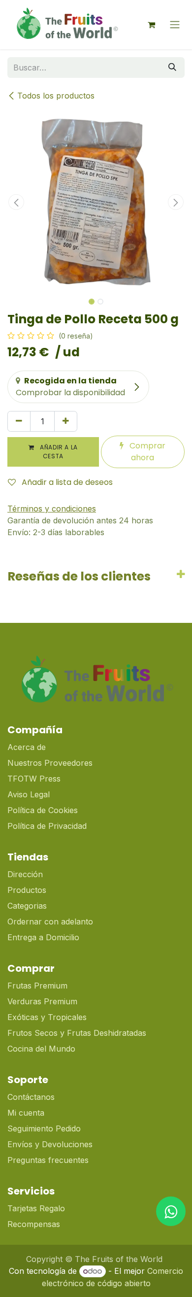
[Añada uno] (65, 421)
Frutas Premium (37, 985)
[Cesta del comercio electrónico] (151, 24)
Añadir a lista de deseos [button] (66, 482)
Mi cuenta (25, 1113)
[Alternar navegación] (175, 25)
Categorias (27, 906)
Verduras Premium (43, 1001)
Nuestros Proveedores (50, 763)
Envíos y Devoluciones (50, 1144)
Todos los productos (56, 96)
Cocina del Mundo (41, 1049)
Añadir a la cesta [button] (58, 451)
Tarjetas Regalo (36, 1208)
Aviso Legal (28, 794)
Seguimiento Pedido (44, 1128)
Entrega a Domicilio (43, 937)
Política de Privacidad (47, 826)
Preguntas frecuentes (48, 1160)
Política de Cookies (42, 810)
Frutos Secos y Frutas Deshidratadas (76, 1033)
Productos (26, 890)
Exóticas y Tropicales (47, 1017)
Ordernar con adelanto (50, 921)
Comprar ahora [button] (146, 451)
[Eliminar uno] (19, 421)
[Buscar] (172, 67)
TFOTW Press (34, 779)
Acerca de (26, 747)
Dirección (25, 874)
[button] (16, 202)
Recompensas (33, 1224)
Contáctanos (31, 1097)
